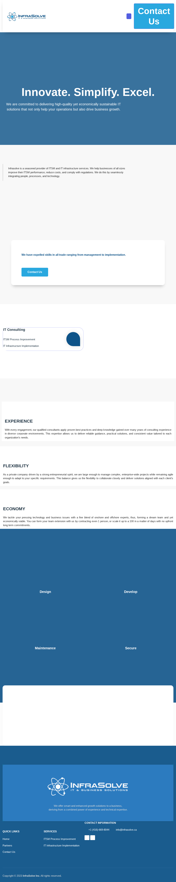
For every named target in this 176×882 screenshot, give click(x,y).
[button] (128, 16)
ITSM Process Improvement (19, 339)
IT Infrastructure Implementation (21, 345)
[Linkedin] (87, 837)
